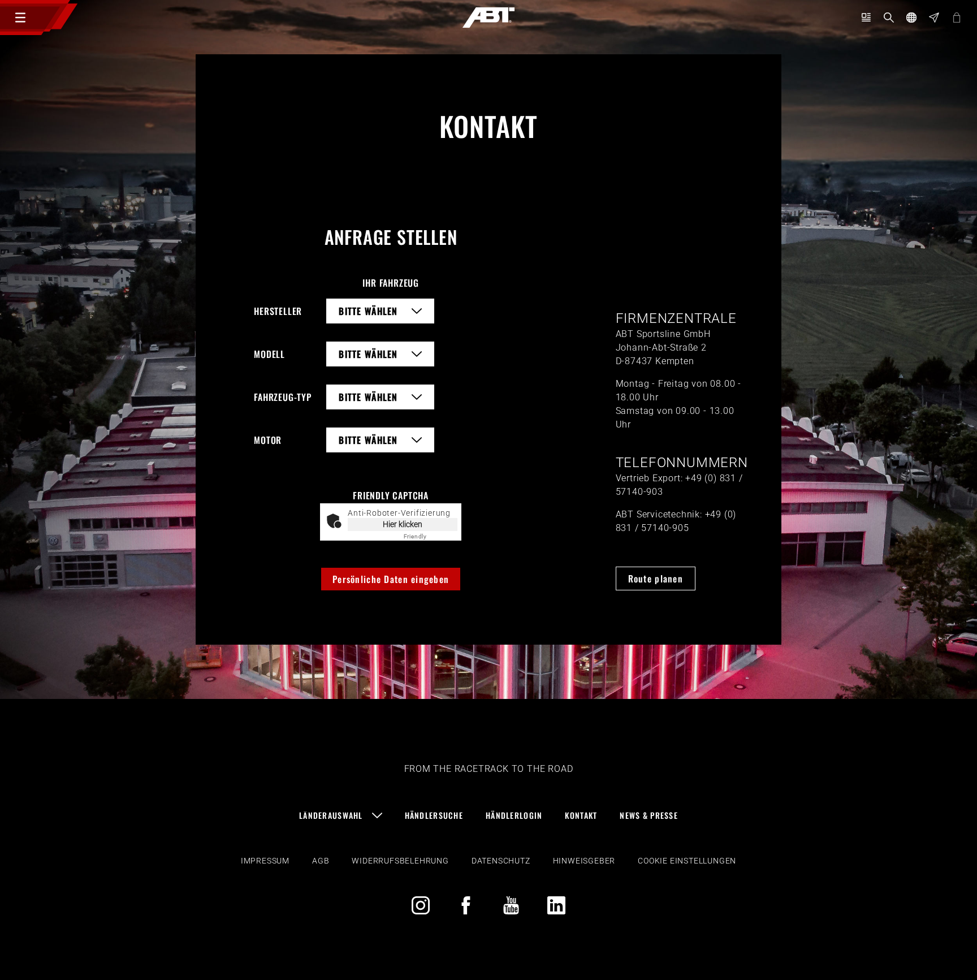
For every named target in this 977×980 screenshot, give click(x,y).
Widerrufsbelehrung (400, 860)
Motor (268, 440)
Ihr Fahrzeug (390, 283)
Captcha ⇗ (431, 536)
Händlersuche (434, 815)
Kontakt (581, 815)
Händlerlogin (514, 815)
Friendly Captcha (391, 495)
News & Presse (649, 815)
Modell (269, 354)
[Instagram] (420, 905)
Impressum (265, 860)
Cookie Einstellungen (687, 860)
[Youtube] (511, 905)
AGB (320, 860)
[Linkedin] (556, 905)
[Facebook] (466, 905)
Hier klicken (402, 524)
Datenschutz (501, 860)
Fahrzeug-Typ (283, 397)
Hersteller (278, 311)
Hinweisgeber (584, 860)
